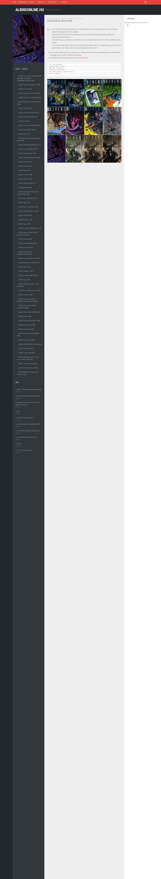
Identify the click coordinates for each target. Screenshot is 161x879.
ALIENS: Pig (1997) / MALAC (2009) (28, 275)
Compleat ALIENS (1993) (25, 187)
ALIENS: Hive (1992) (24, 121)
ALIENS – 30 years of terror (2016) (28, 363)
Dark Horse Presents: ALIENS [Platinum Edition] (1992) (28, 139)
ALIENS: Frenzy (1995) (25, 224)
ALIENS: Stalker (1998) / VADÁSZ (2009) (29, 312)
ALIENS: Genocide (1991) (25, 108)
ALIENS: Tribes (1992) (24, 134)
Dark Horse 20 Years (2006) (26, 348)
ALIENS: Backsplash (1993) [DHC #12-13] (30, 145)
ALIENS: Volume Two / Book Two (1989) (29, 93)
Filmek (31, 2)
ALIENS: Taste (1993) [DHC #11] (27, 183)
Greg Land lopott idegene (24, 450)
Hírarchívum (22, 2)
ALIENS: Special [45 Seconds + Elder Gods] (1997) (28, 285)
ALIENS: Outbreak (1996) (80, 58)
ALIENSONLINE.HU (29, 9)
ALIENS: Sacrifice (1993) (25, 175)
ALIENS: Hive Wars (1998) (25, 295)
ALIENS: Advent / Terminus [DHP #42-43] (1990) (28, 103)
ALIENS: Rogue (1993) (24, 170)
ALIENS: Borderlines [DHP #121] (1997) (29, 258)
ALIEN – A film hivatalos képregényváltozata (29, 389)
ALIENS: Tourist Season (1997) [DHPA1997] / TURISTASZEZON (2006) (27, 300)
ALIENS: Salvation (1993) (25, 179)
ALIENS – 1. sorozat (75, 19)
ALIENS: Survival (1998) (25, 316)
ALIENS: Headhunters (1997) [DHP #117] (29, 263)
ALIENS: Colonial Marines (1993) (27, 153)
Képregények (52, 2)
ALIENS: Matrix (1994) (24, 202)
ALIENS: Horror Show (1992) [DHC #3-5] (29, 125)
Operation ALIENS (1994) (25, 215)
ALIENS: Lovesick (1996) (25, 239)
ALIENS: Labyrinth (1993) (25, 166)
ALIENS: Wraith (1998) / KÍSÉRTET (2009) (29, 321)
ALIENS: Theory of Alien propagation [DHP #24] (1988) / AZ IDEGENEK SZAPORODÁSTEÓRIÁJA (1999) (29, 78)
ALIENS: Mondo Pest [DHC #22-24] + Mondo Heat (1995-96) (27, 234)
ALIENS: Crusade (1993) (25, 162)
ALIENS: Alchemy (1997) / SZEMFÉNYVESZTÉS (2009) (24, 253)
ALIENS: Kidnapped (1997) (26, 271)
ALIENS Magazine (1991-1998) (27, 325)
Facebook (64, 2)
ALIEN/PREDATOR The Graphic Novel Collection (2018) (28, 373)
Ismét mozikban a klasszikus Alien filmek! (28, 396)
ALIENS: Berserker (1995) (26, 220)
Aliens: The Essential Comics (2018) (28, 368)
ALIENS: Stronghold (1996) (26, 247)
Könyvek (40, 2)
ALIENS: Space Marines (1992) (27, 130)
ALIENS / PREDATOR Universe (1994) (28, 211)
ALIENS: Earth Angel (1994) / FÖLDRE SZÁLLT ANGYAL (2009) (27, 193)
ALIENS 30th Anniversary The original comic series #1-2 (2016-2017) (28, 358)
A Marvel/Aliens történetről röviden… (27, 437)
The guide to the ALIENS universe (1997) (30, 290)
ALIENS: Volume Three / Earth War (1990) (30, 97)
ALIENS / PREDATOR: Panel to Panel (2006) (30, 344)
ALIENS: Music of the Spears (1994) (28, 207)
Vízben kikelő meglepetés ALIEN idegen (28, 431)
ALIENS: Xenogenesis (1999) (26, 340)
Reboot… (19, 444)
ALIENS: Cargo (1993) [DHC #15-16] (28, 149)
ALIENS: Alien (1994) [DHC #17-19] (28, 198)
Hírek (14, 2)
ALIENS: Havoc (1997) (24, 267)
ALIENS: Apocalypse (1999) (26, 329)
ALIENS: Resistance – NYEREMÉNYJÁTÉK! (28, 424)
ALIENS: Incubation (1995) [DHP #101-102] (30, 228)
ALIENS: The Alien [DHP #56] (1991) (28, 117)
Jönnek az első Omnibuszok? (25, 418)
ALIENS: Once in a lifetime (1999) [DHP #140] (28, 335)
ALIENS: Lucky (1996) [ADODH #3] (28, 243)
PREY (18, 411)
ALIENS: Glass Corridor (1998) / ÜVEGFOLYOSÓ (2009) (26, 307)
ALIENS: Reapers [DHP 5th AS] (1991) (29, 112)
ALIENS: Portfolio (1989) (25, 89)
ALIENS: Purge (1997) (24, 280)
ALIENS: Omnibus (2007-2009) (27, 353)
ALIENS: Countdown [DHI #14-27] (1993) (29, 157)
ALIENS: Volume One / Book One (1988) (29, 85)
